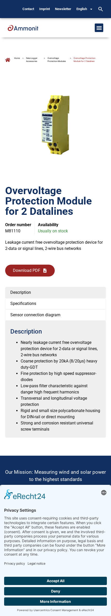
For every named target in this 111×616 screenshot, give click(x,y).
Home (17, 58)
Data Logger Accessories (31, 59)
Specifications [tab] (23, 303)
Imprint (44, 9)
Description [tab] (20, 292)
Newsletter (63, 9)
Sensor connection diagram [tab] (35, 314)
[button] (101, 9)
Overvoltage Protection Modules (56, 59)
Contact (28, 9)
